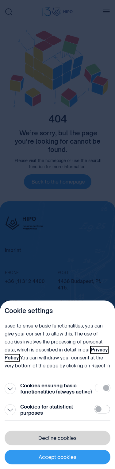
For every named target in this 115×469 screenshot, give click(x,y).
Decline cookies (57, 438)
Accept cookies (57, 457)
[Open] (10, 388)
